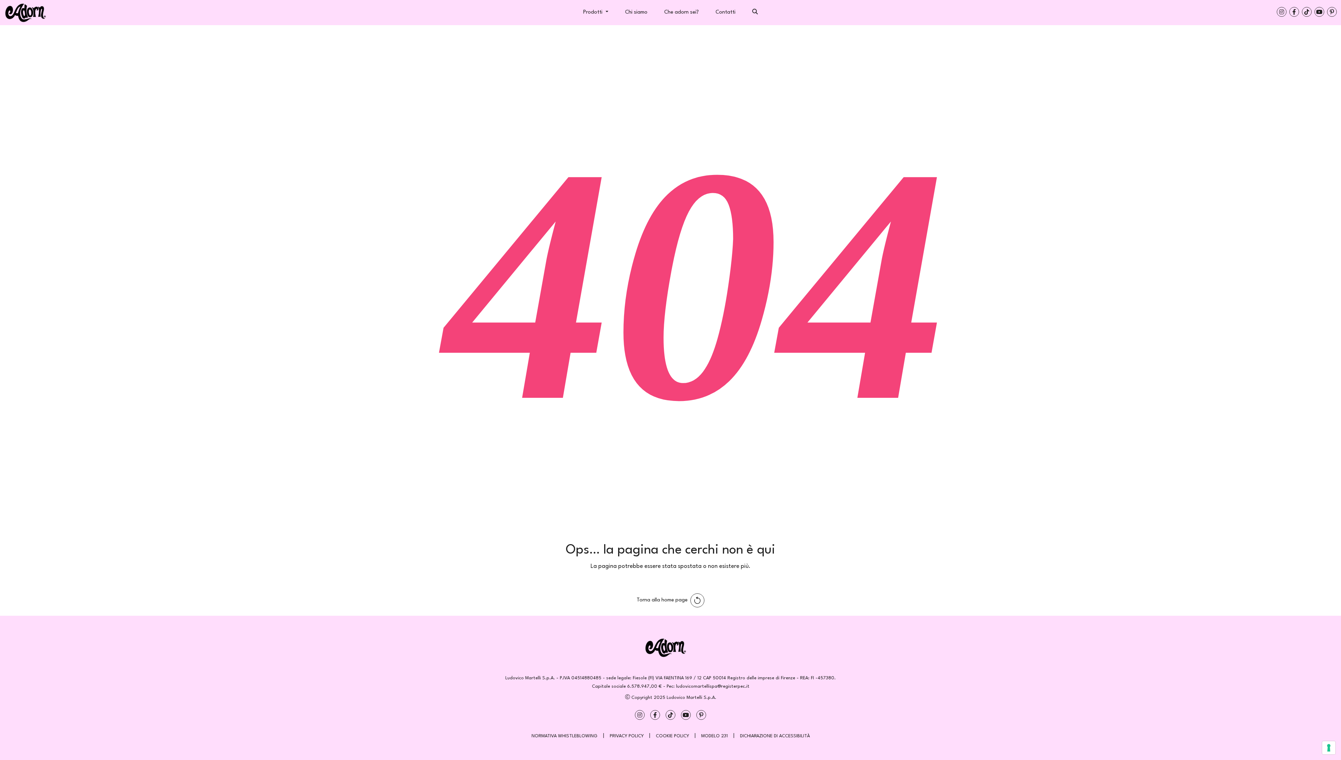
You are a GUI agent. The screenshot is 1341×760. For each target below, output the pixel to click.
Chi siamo (636, 12)
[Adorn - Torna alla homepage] (670, 647)
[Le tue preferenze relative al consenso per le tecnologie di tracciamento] (1328, 747)
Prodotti (593, 12)
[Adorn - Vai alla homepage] (39, 12)
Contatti (725, 12)
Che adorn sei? (681, 12)
